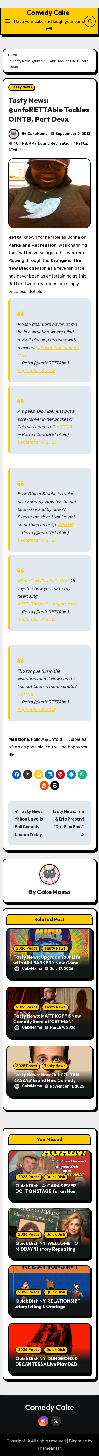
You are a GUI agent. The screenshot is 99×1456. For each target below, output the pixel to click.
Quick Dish (55, 1177)
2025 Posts (26, 1066)
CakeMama (38, 134)
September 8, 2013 (36, 370)
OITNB (21, 143)
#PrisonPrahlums (54, 347)
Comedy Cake (48, 12)
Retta (81, 143)
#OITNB (64, 426)
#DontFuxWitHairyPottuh (42, 580)
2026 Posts (26, 948)
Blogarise (78, 1441)
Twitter (18, 150)
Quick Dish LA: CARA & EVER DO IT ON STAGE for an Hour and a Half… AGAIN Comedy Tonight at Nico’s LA (46, 1194)
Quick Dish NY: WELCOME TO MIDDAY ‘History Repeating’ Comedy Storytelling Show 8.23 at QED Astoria (49, 1251)
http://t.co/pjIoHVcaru (55, 603)
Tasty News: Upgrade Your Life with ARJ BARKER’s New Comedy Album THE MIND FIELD (48, 962)
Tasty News (21, 87)
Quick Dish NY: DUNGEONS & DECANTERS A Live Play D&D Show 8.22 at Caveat (46, 1364)
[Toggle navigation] (7, 21)
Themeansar (49, 1448)
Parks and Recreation (51, 143)
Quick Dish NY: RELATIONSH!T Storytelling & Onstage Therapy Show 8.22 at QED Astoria (48, 1309)
